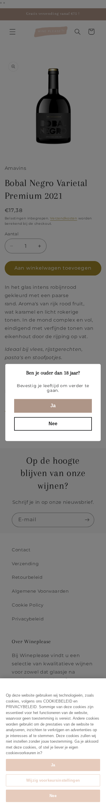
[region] (53, 741)
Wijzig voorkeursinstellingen (53, 780)
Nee (52, 795)
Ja (53, 765)
